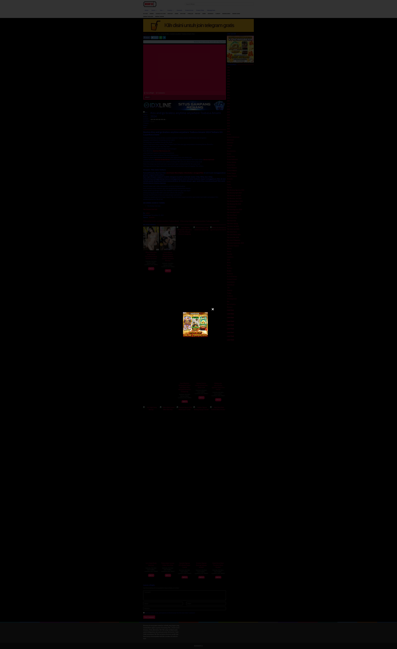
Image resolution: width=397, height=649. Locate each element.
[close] (213, 309)
